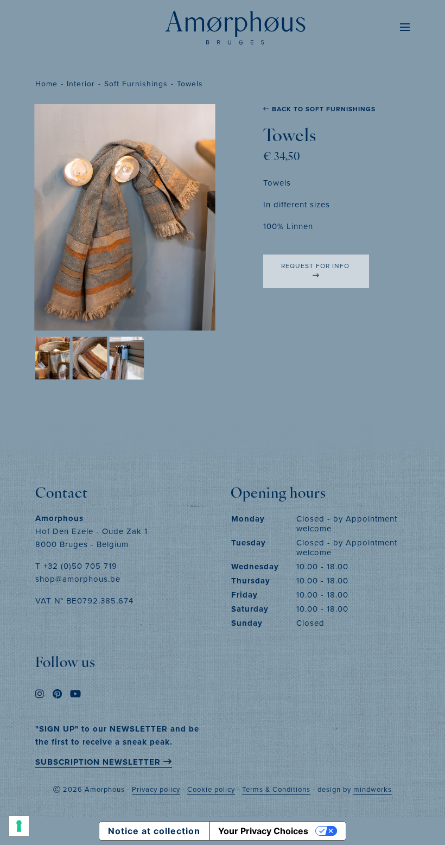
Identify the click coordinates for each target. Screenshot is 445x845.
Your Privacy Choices (263, 830)
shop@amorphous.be (77, 578)
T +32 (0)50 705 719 (76, 565)
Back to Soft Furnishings (323, 108)
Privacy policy (156, 789)
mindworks (372, 789)
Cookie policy (211, 789)
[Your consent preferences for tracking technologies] (19, 826)
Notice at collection (154, 830)
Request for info (316, 265)
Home (46, 83)
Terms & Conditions (276, 789)
